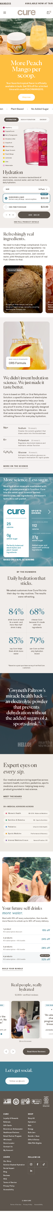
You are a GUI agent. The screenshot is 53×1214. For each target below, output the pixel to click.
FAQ (5, 1179)
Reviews (6, 1175)
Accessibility (8, 1189)
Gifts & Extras (33, 1139)
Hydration (32, 1122)
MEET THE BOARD (12, 796)
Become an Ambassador (13, 1129)
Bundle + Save (33, 1136)
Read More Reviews (36, 1051)
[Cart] (48, 12)
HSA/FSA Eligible (35, 1143)
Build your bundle (12, 969)
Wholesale (7, 1139)
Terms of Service (10, 1182)
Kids (30, 1125)
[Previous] (6, 1051)
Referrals (7, 1122)
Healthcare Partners (11, 1132)
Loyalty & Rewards (10, 1118)
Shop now (26, 97)
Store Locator (8, 1143)
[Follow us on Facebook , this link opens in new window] (37, 1164)
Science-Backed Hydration (14, 1165)
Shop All (31, 1118)
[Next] (13, 1051)
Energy (30, 1129)
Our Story (7, 1161)
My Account (8, 1150)
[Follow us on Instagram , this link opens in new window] (31, 1164)
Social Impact (8, 1168)
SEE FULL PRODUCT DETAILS (26, 222)
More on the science (15, 466)
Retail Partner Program (12, 1136)
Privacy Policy (9, 1186)
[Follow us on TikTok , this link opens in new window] (44, 1164)
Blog (5, 1172)
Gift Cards (7, 1125)
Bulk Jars (31, 1132)
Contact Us (8, 1146)
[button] (26, 189)
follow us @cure (17, 1081)
